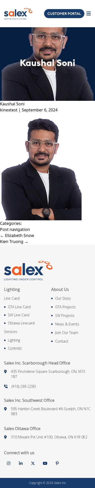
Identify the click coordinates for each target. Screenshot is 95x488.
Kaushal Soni (12, 104)
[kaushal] (47, 166)
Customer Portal (64, 13)
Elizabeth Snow (17, 235)
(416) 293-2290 (24, 386)
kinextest (8, 110)
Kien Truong (14, 241)
